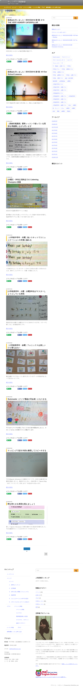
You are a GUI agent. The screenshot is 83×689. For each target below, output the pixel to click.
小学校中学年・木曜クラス (59, 87)
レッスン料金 (36, 7)
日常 (37, 607)
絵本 (54, 111)
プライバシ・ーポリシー (57, 685)
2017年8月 (54, 133)
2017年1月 (54, 154)
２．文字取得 (12, 588)
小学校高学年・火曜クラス (59, 102)
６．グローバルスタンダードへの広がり (19, 602)
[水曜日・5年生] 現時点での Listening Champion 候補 (23, 180)
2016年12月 (55, 157)
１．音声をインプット (14, 584)
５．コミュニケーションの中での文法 (18, 598)
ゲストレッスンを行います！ (59, 32)
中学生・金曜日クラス (58, 75)
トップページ (7, 7)
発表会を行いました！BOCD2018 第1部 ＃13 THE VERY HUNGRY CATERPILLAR (26, 21)
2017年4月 (54, 145)
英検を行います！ (56, 29)
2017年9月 (54, 130)
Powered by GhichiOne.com (71, 685)
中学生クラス (56, 69)
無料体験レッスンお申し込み (53, 7)
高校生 (68, 111)
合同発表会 (62, 81)
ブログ (43, 7)
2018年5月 (54, 121)
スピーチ (69, 60)
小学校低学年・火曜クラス (59, 96)
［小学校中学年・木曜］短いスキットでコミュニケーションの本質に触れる (27, 238)
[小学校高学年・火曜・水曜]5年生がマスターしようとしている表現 (27, 292)
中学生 (69, 66)
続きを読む (9, 55)
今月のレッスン (40, 601)
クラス (20, 7)
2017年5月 (54, 142)
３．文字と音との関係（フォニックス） (19, 591)
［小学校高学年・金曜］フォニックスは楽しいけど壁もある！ (27, 346)
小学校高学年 (71, 96)
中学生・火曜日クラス (58, 72)
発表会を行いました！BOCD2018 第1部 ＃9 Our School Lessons (27, 72)
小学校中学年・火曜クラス (59, 90)
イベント (38, 592)
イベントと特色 (27, 7)
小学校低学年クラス (58, 93)
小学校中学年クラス (58, 84)
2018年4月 (54, 124)
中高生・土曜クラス (71, 75)
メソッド (14, 7)
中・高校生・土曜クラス (59, 66)
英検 (58, 111)
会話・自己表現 (69, 78)
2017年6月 (54, 139)
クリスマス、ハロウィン (22, 619)
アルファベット (66, 57)
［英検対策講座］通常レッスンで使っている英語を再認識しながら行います (27, 124)
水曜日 (68, 108)
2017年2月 (54, 151)
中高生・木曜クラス (58, 78)
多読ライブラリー (20, 623)
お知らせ (38, 595)
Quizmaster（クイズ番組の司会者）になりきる (27, 399)
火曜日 (73, 108)
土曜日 (69, 81)
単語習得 (55, 81)
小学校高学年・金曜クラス (59, 105)
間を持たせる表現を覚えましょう (21, 504)
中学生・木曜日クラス (67, 69)
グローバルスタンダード (59, 60)
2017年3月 (54, 148)
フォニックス (56, 63)
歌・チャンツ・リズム (58, 108)
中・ (63, 63)
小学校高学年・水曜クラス (59, 99)
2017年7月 (54, 136)
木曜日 (74, 105)
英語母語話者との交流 (22, 616)
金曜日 (63, 111)
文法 (69, 105)
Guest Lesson (56, 57)
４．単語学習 (12, 595)
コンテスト (19, 613)
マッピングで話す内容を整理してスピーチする (27, 450)
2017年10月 (55, 127)
